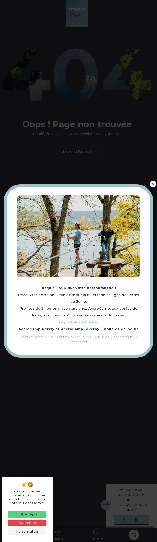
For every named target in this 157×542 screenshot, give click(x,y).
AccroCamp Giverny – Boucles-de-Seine (100, 329)
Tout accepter (27, 514)
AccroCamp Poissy (36, 329)
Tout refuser (27, 523)
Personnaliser (27, 531)
